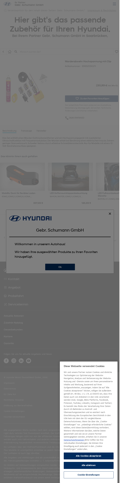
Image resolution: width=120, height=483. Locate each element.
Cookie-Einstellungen (89, 474)
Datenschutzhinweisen (74, 440)
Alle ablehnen (89, 465)
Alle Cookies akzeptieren (88, 456)
